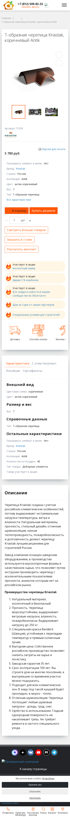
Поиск (43, 812)
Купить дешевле (43, 211)
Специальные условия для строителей (36, 314)
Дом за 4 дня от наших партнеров (33, 304)
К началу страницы (33, 769)
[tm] (54, 752)
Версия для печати (53, 149)
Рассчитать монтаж (33, 813)
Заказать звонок (30, 6)
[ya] (23, 752)
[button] (30, 4)
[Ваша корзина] (54, 5)
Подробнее (48, 778)
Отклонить (35, 791)
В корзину (19, 211)
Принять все (35, 784)
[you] (38, 752)
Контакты (63, 812)
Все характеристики (18, 199)
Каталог (52, 812)
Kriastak (20, 168)
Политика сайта (10, 803)
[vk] (30, 752)
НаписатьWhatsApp (20, 813)
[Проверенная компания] (20, 762)
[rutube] (46, 752)
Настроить (35, 797)
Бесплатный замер (24, 268)
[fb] (15, 752)
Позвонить (8, 812)
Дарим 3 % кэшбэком (25, 280)
